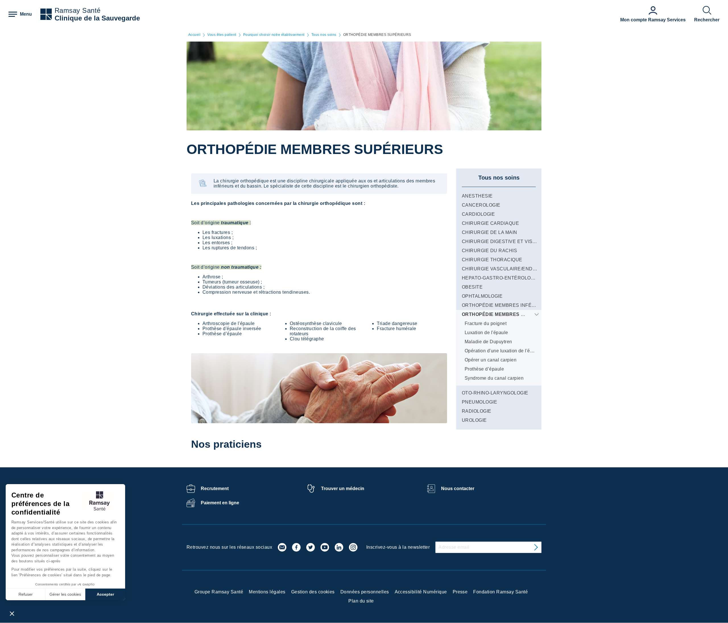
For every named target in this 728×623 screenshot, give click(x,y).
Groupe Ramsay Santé (219, 591)
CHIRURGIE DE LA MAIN (489, 232)
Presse (460, 591)
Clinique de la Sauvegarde (97, 18)
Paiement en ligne (220, 502)
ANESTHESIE (477, 196)
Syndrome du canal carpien (494, 378)
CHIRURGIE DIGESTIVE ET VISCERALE (507, 241)
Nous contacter (457, 488)
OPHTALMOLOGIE (482, 296)
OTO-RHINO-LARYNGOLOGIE (495, 392)
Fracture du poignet (485, 323)
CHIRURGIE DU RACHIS (489, 250)
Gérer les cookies (65, 594)
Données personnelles (364, 591)
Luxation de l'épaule (486, 332)
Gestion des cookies (313, 591)
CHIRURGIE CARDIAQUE (490, 223)
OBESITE (472, 287)
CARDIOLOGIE (478, 214)
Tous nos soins (323, 35)
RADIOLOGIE (476, 411)
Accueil (194, 35)
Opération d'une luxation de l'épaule (503, 350)
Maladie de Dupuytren (488, 341)
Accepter (105, 594)
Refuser (25, 594)
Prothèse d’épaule (484, 369)
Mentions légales (267, 591)
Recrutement (215, 488)
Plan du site (361, 601)
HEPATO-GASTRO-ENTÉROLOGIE (500, 277)
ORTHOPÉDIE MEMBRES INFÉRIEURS (506, 305)
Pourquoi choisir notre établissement (274, 35)
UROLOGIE (474, 420)
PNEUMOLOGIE (479, 402)
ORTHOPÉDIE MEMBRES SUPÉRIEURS (507, 314)
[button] (12, 613)
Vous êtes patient (221, 35)
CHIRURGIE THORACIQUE (492, 259)
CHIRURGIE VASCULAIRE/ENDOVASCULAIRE (514, 268)
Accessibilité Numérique (421, 591)
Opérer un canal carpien (490, 359)
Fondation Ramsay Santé (500, 591)
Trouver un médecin (342, 488)
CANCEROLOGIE (481, 205)
